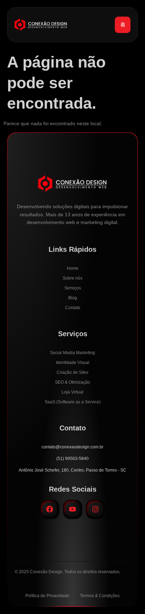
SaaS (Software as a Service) (73, 401)
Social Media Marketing (72, 352)
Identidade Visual (72, 362)
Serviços (72, 288)
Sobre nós (72, 278)
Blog (72, 297)
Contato (72, 307)
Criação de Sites (72, 372)
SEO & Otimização (72, 382)
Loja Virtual (72, 392)
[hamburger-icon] (123, 25)
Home (72, 268)
